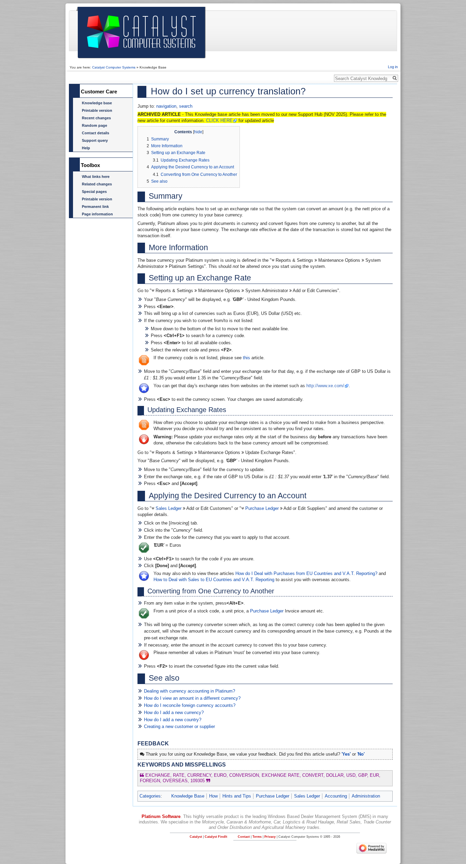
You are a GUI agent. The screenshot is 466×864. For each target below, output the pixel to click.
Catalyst (196, 836)
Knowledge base (97, 103)
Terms (257, 836)
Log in (393, 67)
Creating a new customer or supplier (179, 726)
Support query (95, 140)
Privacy (270, 836)
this (246, 357)
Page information (97, 214)
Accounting (336, 796)
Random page (94, 125)
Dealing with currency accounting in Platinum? (189, 691)
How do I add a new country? (172, 719)
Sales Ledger (168, 508)
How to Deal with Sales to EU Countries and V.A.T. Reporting (214, 579)
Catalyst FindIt (216, 836)
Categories (150, 796)
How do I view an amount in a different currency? (192, 698)
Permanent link (95, 206)
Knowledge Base (187, 796)
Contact (244, 836)
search (185, 106)
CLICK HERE (219, 120)
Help (86, 148)
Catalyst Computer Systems (113, 67)
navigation (166, 106)
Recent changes (96, 118)
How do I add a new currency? (174, 712)
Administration (366, 796)
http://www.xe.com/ (325, 385)
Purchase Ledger (262, 508)
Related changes (97, 184)
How (213, 796)
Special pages (94, 192)
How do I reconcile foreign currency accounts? (189, 705)
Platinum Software (161, 816)
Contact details (95, 133)
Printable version (97, 110)
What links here (96, 177)
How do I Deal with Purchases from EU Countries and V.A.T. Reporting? (306, 573)
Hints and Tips (236, 796)
